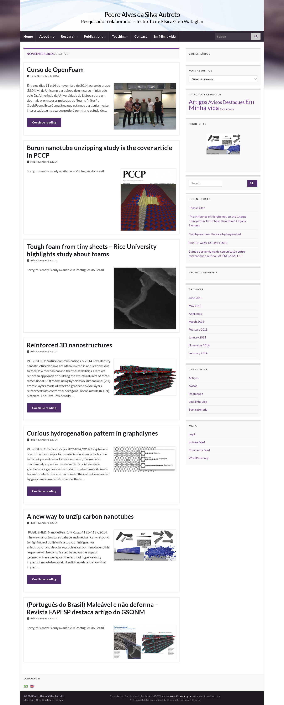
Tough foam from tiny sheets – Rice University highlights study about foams (92, 250)
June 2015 (195, 298)
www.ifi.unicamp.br (180, 696)
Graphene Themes (52, 699)
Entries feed (197, 442)
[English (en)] (32, 686)
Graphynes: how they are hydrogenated (215, 234)
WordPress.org (199, 458)
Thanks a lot (197, 208)
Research (68, 36)
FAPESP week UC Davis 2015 (208, 242)
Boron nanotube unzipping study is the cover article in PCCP (99, 151)
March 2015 (196, 321)
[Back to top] (274, 695)
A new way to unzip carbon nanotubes (80, 516)
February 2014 (198, 353)
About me (46, 36)
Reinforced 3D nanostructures (69, 345)
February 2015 (198, 329)
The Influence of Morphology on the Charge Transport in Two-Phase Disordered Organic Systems (218, 221)
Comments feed (199, 450)
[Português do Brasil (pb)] (25, 686)
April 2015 (195, 313)
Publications (94, 36)
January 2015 (197, 337)
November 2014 (199, 345)
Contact (140, 36)
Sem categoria (227, 109)
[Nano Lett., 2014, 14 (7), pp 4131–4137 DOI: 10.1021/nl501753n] (223, 144)
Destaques (234, 102)
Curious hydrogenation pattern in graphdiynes (92, 433)
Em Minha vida (164, 36)
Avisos (215, 102)
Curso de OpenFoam (55, 69)
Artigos (198, 101)
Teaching (119, 36)
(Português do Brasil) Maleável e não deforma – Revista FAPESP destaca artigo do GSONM (92, 608)
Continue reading (44, 122)
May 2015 (195, 305)
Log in (192, 434)
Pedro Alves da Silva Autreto (142, 14)
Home (28, 36)
